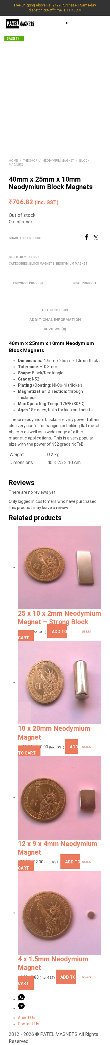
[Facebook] (89, 238)
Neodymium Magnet (58, 160)
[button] (63, 23)
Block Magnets (42, 263)
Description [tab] (55, 310)
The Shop (30, 160)
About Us (26, 1017)
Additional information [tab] (55, 319)
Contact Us (28, 1024)
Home (13, 160)
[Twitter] (97, 238)
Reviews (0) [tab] (55, 329)
